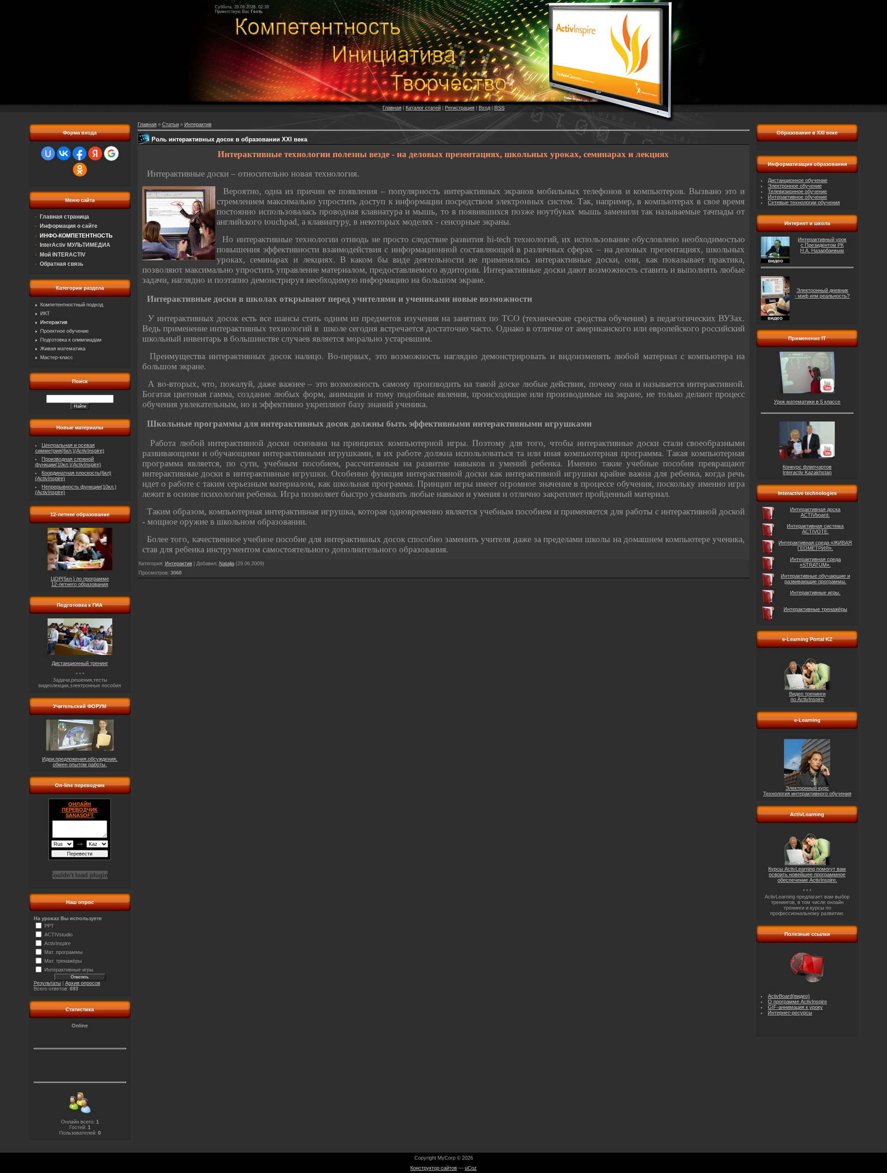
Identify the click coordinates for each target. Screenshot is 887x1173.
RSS (499, 107)
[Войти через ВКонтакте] (64, 153)
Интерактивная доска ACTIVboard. (815, 512)
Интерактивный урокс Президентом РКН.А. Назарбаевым (822, 245)
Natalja (226, 563)
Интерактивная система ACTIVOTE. (815, 528)
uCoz (471, 1168)
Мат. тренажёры (63, 961)
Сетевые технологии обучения (804, 202)
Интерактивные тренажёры (815, 609)
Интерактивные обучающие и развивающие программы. (815, 578)
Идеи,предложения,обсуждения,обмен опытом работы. (79, 761)
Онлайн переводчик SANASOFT (79, 809)
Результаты (47, 983)
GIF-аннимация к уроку (795, 1007)
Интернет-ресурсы (790, 1012)
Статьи (170, 124)
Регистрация (459, 107)
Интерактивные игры (68, 969)
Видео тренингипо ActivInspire (807, 696)
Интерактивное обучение (797, 197)
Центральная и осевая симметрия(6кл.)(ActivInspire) (69, 447)
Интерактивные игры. (815, 592)
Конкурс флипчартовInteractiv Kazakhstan (807, 469)
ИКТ (45, 313)
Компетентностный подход (71, 304)
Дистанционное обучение (797, 180)
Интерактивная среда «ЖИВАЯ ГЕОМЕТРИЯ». (815, 545)
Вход (484, 107)
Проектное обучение (64, 331)
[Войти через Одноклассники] (80, 170)
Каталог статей (423, 107)
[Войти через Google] (111, 153)
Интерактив (53, 322)
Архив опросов (82, 983)
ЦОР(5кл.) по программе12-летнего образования (80, 581)
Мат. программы (63, 952)
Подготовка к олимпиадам (71, 339)
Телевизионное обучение (797, 191)
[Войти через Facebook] (79, 153)
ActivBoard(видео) (789, 996)
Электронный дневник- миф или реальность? (822, 293)
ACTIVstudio (58, 934)
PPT (49, 926)
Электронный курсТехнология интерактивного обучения (807, 790)
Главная (392, 107)
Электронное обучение (795, 186)
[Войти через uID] (48, 153)
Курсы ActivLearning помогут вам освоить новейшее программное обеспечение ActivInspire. (807, 874)
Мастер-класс (56, 357)
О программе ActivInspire (797, 1001)
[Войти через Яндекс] (95, 153)
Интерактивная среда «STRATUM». (815, 562)
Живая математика (62, 348)
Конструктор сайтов (433, 1168)
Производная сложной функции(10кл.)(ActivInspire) (68, 461)
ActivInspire (57, 943)
